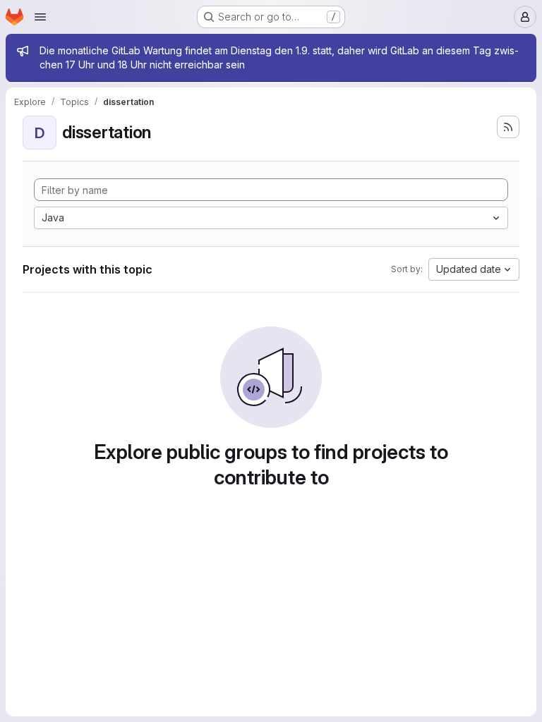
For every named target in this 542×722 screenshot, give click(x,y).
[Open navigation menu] (40, 17)
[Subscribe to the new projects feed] (508, 127)
